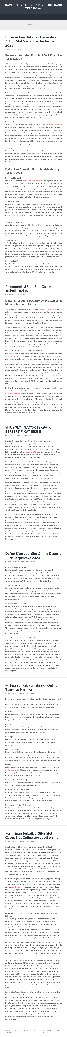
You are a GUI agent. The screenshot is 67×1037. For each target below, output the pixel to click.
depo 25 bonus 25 (11, 356)
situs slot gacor (16, 887)
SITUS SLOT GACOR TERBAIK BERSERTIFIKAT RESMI (28, 429)
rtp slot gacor (9, 770)
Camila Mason (21, 49)
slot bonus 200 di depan (48, 309)
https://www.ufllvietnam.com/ (33, 181)
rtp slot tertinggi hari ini (43, 533)
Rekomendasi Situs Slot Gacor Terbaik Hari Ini (28, 288)
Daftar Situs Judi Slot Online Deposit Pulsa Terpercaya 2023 (33, 555)
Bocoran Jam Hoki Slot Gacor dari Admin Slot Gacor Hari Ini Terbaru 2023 (31, 41)
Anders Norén (54, 1030)
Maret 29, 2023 (10, 562)
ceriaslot (29, 707)
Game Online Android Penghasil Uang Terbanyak (33, 7)
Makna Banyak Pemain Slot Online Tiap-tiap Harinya (31, 687)
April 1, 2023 (9, 435)
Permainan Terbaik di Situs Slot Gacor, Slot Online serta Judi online (31, 835)
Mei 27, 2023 (9, 49)
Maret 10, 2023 (10, 841)
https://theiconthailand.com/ (52, 125)
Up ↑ (43, 1032)
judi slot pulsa (19, 578)
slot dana (22, 64)
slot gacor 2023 (31, 452)
